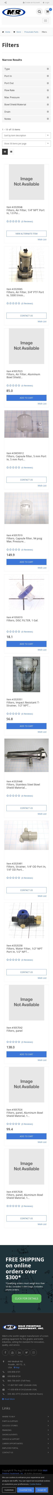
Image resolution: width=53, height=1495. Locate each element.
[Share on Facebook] (5, 1352)
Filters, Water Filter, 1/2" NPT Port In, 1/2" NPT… (25, 950)
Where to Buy (8, 1416)
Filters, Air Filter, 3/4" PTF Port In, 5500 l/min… (25, 294)
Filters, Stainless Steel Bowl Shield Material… (23, 786)
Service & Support (11, 1439)
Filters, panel (14, 1030)
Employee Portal (10, 1448)
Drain (7, 111)
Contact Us (26, 315)
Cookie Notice (35, 1484)
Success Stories (10, 1425)
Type (7, 68)
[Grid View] (5, 152)
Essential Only (26, 1490)
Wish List (42, 239)
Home (7, 32)
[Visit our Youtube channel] (12, 1352)
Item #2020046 (14, 207)
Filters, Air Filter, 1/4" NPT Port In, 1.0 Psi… (26, 212)
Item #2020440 (14, 781)
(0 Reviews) (27, 221)
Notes (7, 118)
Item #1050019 (14, 617)
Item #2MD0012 (15, 453)
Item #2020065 (14, 289)
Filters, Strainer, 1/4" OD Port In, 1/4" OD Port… (26, 868)
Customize (9, 1490)
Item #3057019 (14, 535)
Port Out (9, 83)
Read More (10, 1399)
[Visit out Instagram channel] (33, 1352)
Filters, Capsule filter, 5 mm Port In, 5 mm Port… (26, 458)
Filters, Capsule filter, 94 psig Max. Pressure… (24, 540)
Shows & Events (10, 1434)
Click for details (26, 1298)
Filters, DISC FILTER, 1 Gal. (22, 620)
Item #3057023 (14, 371)
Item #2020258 (14, 945)
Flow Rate (9, 90)
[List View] (11, 152)
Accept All (42, 1490)
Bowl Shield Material (15, 104)
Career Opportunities (12, 1443)
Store (18, 32)
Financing (6, 1430)
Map (17, 1367)
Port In (8, 76)
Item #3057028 (14, 1191)
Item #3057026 (14, 1109)
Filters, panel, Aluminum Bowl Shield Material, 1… (25, 1114)
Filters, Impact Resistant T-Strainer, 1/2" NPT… (23, 704)
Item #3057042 (14, 1027)
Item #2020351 (14, 699)
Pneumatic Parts (31, 32)
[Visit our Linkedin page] (19, 1352)
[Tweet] (26, 1352)
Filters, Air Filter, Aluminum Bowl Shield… (23, 376)
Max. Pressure (12, 97)
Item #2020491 (14, 863)
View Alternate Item (26, 233)
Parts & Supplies (10, 1421)
